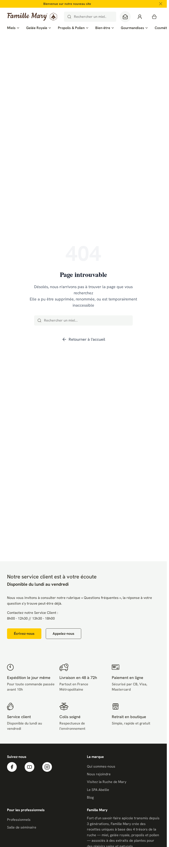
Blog (90, 797)
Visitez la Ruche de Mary (106, 781)
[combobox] (90, 17)
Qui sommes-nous (101, 766)
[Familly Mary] (32, 17)
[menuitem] (13, 28)
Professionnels (19, 819)
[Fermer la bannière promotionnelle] (160, 3)
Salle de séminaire (21, 827)
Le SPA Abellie (98, 789)
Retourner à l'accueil (83, 339)
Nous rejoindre (99, 774)
